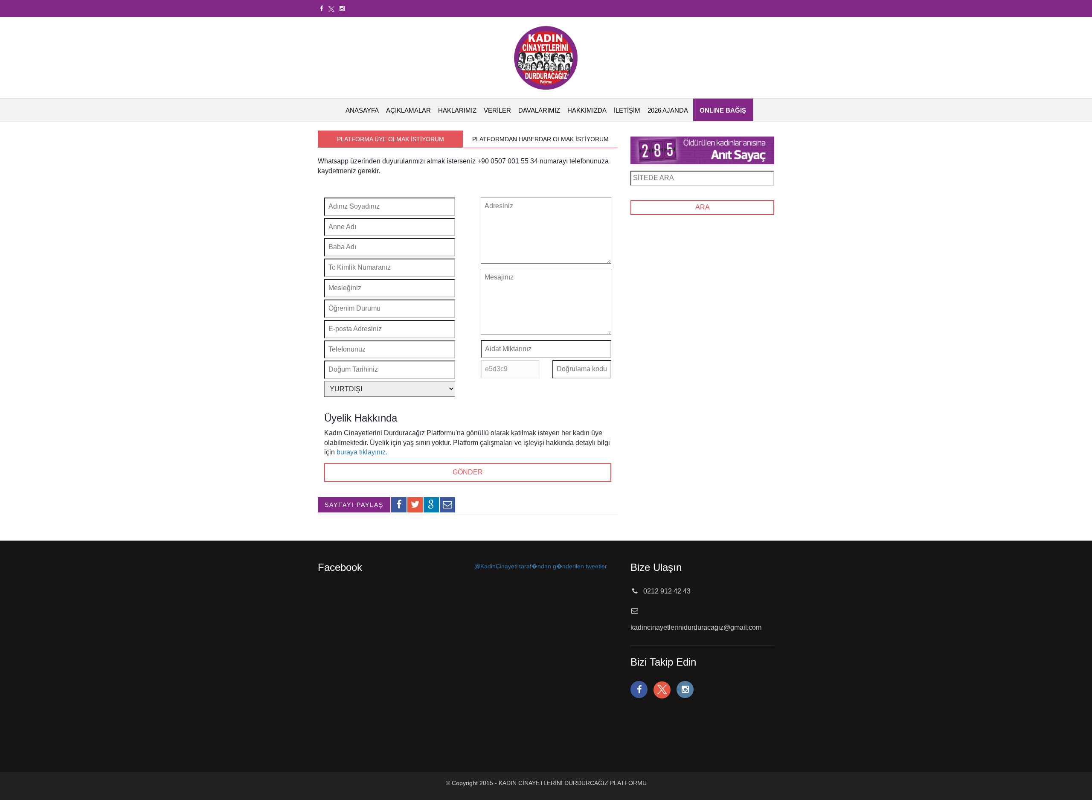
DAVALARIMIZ (539, 110)
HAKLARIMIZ (457, 110)
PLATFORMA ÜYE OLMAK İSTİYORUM (390, 139)
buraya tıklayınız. (362, 452)
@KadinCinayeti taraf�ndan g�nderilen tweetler (540, 566)
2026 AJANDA (668, 110)
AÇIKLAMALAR (408, 110)
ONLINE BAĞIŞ (723, 110)
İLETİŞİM (627, 110)
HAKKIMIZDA (587, 110)
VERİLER (497, 110)
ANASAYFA (362, 110)
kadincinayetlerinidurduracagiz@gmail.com (695, 627)
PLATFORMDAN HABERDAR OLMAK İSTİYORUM (540, 139)
